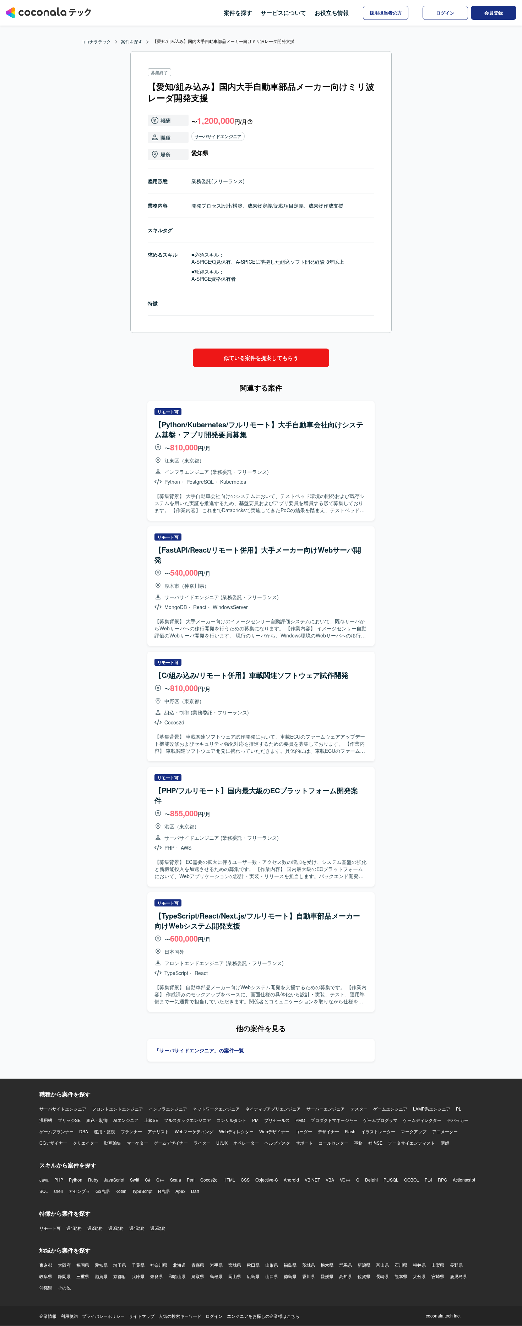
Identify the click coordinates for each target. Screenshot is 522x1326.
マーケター (137, 1143)
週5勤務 (157, 1228)
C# (148, 1180)
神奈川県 (158, 1265)
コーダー (303, 1131)
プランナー (131, 1131)
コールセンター (333, 1143)
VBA (330, 1180)
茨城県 (308, 1265)
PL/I (428, 1180)
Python (75, 1180)
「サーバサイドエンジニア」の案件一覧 (199, 1050)
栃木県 (327, 1265)
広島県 (253, 1276)
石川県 (401, 1265)
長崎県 (382, 1276)
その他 (64, 1287)
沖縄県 (45, 1287)
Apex (180, 1191)
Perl (191, 1180)
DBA (83, 1131)
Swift (134, 1180)
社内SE (375, 1143)
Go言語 (103, 1191)
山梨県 (437, 1265)
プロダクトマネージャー (334, 1120)
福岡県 (82, 1265)
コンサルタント (231, 1120)
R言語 (164, 1191)
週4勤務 (137, 1228)
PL (458, 1109)
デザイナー (328, 1131)
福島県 (290, 1265)
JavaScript (114, 1180)
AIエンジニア (125, 1120)
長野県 (456, 1265)
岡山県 (234, 1276)
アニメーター (445, 1131)
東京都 (45, 1265)
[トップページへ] (48, 12)
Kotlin (120, 1191)
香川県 (308, 1276)
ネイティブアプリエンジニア (273, 1109)
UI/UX (222, 1143)
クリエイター (85, 1143)
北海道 (179, 1265)
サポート (304, 1143)
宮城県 (234, 1265)
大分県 (419, 1276)
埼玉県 (119, 1265)
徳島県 (290, 1276)
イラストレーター (378, 1131)
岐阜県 (45, 1276)
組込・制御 (97, 1120)
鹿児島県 (458, 1276)
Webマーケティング (194, 1131)
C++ (160, 1180)
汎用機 (45, 1120)
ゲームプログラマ (380, 1120)
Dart (195, 1191)
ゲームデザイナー (171, 1143)
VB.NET (312, 1180)
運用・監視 (104, 1131)
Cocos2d (209, 1180)
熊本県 (401, 1276)
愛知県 (101, 1265)
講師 (445, 1143)
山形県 (271, 1265)
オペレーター (246, 1143)
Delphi (371, 1180)
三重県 (82, 1276)
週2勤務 (95, 1228)
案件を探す (238, 13)
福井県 (419, 1265)
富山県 (382, 1265)
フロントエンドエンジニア (117, 1109)
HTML (229, 1180)
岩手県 (216, 1265)
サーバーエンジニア (325, 1109)
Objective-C (266, 1180)
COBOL (411, 1180)
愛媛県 (327, 1276)
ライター (202, 1143)
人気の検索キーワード (180, 1316)
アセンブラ (79, 1191)
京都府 (119, 1276)
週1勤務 (74, 1228)
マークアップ (413, 1131)
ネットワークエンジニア (216, 1109)
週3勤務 (116, 1228)
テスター (359, 1109)
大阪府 (64, 1265)
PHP (58, 1180)
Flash (350, 1131)
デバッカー (457, 1120)
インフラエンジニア (168, 1109)
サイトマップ (141, 1316)
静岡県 (64, 1276)
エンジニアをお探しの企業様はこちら (263, 1316)
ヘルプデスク (277, 1143)
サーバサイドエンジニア (218, 136)
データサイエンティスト (411, 1143)
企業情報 (47, 1316)
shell (58, 1191)
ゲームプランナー (56, 1131)
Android (291, 1180)
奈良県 (156, 1276)
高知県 (345, 1276)
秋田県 (253, 1265)
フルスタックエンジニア (187, 1120)
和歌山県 (177, 1276)
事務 (358, 1143)
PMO (300, 1120)
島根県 (216, 1276)
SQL (43, 1191)
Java (44, 1180)
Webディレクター (236, 1131)
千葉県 (138, 1265)
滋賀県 (101, 1276)
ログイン (214, 1316)
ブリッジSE (69, 1120)
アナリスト (158, 1131)
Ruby (93, 1180)
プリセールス (277, 1120)
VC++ (345, 1180)
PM (255, 1120)
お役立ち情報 (332, 13)
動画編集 (112, 1143)
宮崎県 (437, 1276)
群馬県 (345, 1265)
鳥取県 (197, 1276)
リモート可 (50, 1228)
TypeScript (142, 1191)
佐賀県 (364, 1276)
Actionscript (464, 1180)
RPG (442, 1180)
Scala (175, 1180)
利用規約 (69, 1316)
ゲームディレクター (422, 1120)
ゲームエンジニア (390, 1109)
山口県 (271, 1276)
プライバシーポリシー (103, 1316)
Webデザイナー (274, 1131)
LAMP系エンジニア (431, 1109)
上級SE (151, 1120)
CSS (245, 1180)
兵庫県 (138, 1276)
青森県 (197, 1265)
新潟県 (364, 1265)
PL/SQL (391, 1180)
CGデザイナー (53, 1143)
